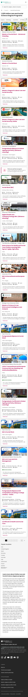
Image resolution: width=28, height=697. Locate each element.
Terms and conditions (5, 693)
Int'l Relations (23, 19)
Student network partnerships (7, 672)
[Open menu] (26, 2)
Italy (2, 559)
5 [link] (16, 540)
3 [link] (11, 540)
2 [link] (8, 540)
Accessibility (18, 693)
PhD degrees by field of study (7, 687)
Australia (3, 557)
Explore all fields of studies (6, 679)
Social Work (15, 19)
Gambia (3, 565)
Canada (3, 555)
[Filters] (26, 20)
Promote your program (6, 670)
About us (3, 667)
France (2, 563)
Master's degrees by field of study (8, 682)
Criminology (8, 19)
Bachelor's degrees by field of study (8, 684)
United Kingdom (5, 549)
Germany (3, 553)
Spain (2, 551)
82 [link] (21, 540)
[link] (15, 10)
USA (2, 547)
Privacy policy (12, 693)
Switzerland (4, 561)
